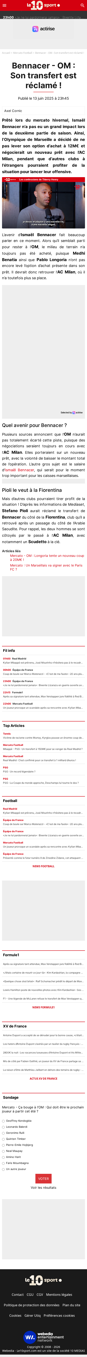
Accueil (6, 53)
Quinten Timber (16, 1138)
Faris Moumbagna (17, 1163)
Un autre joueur (16, 1169)
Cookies (15, 1315)
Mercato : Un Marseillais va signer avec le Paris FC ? (46, 567)
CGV (40, 1294)
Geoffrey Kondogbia (18, 1120)
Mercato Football (22, 53)
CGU (30, 1294)
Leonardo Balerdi (16, 1126)
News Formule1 (43, 1007)
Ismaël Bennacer (19, 470)
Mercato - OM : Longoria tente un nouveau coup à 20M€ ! (47, 558)
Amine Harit (13, 1157)
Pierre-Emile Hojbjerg (19, 1144)
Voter (43, 1179)
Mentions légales (59, 1294)
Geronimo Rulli (15, 1132)
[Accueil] (43, 5)
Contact (18, 1294)
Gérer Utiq (32, 1315)
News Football (43, 866)
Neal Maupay (14, 1150)
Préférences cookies (59, 1315)
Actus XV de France (43, 1078)
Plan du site (71, 1305)
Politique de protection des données (31, 1305)
